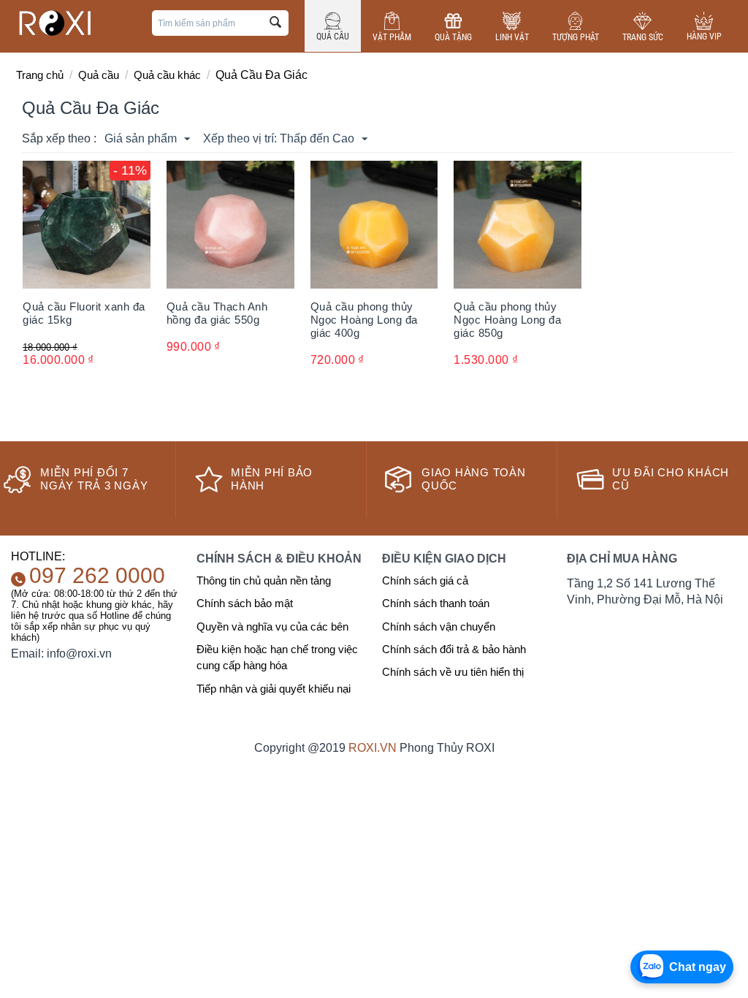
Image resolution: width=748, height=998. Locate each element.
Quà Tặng (453, 37)
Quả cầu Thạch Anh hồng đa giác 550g (217, 313)
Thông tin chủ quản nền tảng (263, 580)
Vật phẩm (392, 37)
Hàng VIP (704, 36)
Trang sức (642, 37)
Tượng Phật (575, 37)
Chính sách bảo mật (244, 603)
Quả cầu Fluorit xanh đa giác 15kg (84, 313)
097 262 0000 (97, 575)
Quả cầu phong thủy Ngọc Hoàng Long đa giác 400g (364, 319)
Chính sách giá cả (425, 580)
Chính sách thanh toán (435, 603)
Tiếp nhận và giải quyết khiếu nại (273, 688)
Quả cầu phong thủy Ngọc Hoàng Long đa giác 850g (507, 319)
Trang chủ (40, 75)
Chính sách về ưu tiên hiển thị (453, 672)
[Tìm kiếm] (276, 23)
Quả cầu (332, 36)
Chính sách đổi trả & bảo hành (454, 649)
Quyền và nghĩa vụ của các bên (272, 626)
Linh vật (512, 37)
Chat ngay (697, 967)
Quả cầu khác (167, 75)
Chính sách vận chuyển (438, 626)
